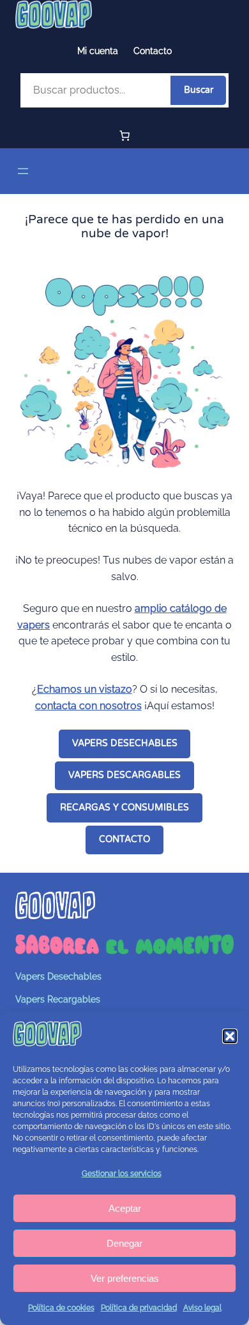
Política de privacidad (139, 1307)
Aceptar (125, 1208)
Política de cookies (61, 1307)
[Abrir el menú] (23, 171)
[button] (229, 1036)
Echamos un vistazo (84, 689)
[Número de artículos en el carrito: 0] (124, 135)
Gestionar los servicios (122, 1173)
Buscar (198, 90)
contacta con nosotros (88, 706)
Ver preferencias (125, 1278)
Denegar (124, 1243)
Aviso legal (202, 1307)
